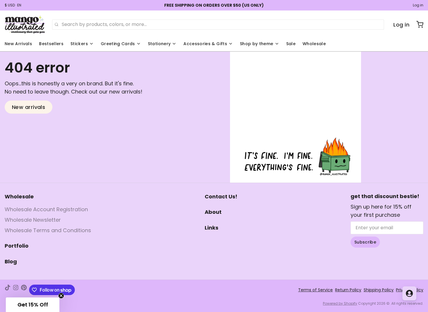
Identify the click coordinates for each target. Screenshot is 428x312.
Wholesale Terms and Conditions (48, 230)
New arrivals (28, 107)
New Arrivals (18, 44)
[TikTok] (7, 290)
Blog (11, 261)
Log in (418, 5)
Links (211, 227)
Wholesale (314, 44)
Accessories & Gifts (205, 44)
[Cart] (417, 24)
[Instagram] (16, 290)
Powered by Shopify (340, 303)
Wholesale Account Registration (46, 209)
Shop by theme (256, 44)
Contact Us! (221, 196)
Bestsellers (51, 44)
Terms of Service (315, 290)
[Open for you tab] (409, 293)
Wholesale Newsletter (33, 219)
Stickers (79, 44)
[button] (32, 304)
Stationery (159, 44)
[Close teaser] (61, 296)
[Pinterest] (24, 290)
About (213, 212)
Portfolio (17, 245)
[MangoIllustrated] (25, 24)
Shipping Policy (379, 290)
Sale (291, 44)
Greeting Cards (118, 44)
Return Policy (348, 290)
